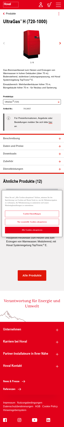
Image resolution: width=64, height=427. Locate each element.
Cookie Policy (50, 406)
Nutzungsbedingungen (29, 402)
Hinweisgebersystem (14, 410)
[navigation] (58, 4)
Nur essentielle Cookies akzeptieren (32, 222)
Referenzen (9, 389)
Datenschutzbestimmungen (18, 406)
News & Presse (11, 381)
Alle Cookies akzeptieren (32, 230)
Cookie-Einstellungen (32, 214)
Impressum (9, 402)
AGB (37, 406)
